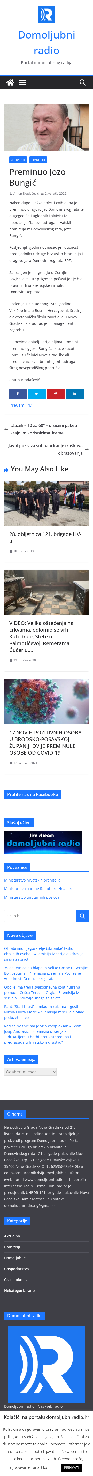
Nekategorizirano (19, 1290)
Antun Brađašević (26, 193)
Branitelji (38, 160)
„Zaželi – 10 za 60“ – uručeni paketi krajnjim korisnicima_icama (43, 429)
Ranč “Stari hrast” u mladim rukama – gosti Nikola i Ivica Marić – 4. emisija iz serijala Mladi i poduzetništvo (46, 1012)
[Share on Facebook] (18, 394)
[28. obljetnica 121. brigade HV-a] (46, 484)
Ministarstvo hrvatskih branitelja (32, 880)
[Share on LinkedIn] (75, 394)
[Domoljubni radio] (10, 82)
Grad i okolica (16, 1279)
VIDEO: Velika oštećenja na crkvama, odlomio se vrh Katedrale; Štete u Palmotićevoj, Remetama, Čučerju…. (41, 636)
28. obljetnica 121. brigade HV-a (45, 537)
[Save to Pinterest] (56, 394)
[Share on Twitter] (37, 394)
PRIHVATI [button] (71, 1467)
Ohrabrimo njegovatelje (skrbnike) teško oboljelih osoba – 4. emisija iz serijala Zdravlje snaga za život (43, 954)
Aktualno (18, 160)
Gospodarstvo (16, 1268)
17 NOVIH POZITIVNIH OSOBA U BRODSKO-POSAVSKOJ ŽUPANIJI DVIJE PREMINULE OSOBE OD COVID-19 (45, 742)
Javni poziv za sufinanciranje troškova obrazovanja (46, 449)
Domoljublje (15, 1257)
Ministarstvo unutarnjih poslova (31, 897)
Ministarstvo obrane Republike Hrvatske (38, 888)
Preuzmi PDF (21, 405)
